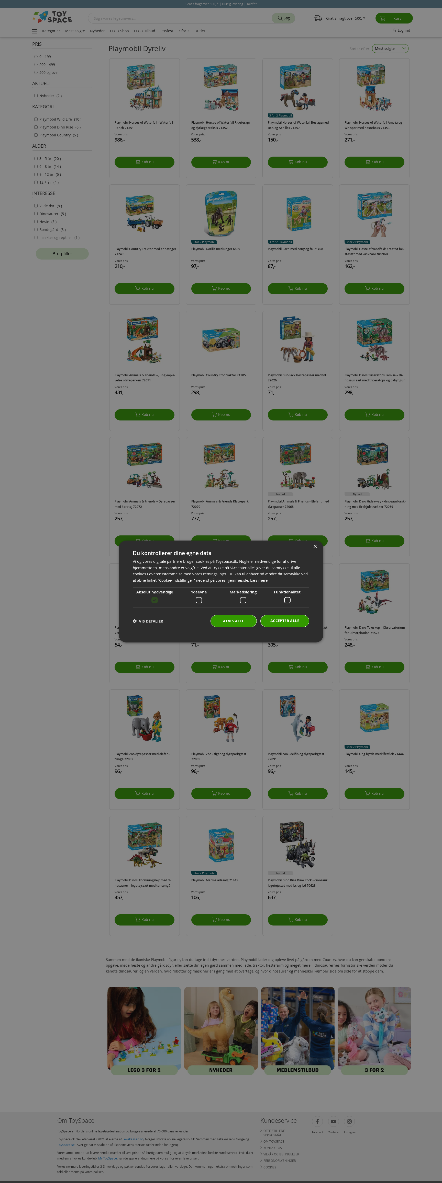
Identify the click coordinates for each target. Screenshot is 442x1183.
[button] (148, 621)
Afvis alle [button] (233, 620)
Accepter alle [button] (284, 620)
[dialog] (221, 592)
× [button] (315, 546)
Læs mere (259, 580)
